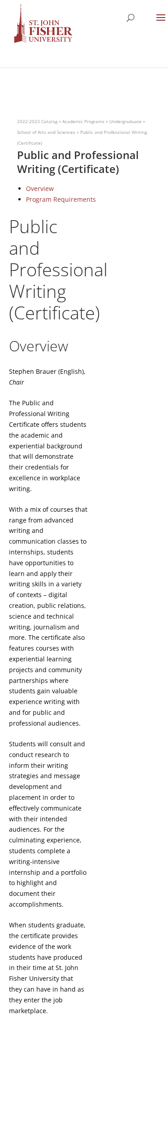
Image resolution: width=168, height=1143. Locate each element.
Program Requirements (61, 199)
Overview (40, 188)
